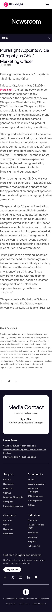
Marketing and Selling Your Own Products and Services (24, 451)
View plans (8, 502)
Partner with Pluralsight (33, 490)
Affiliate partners (35, 496)
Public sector (34, 546)
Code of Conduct (39, 604)
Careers (6, 525)
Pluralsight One (35, 501)
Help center (8, 484)
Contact (7, 479)
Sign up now (12, 569)
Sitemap (7, 493)
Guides (31, 479)
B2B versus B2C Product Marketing (19, 457)
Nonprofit (32, 541)
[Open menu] (47, 4)
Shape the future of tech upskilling (19, 446)
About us (7, 520)
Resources (8, 534)
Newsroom (8, 529)
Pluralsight (6, 89)
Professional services (13, 506)
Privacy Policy (24, 604)
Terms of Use (11, 604)
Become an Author (36, 484)
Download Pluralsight (13, 497)
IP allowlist (8, 488)
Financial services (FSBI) (36, 526)
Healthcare (33, 532)
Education (32, 520)
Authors (31, 505)
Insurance (32, 537)
